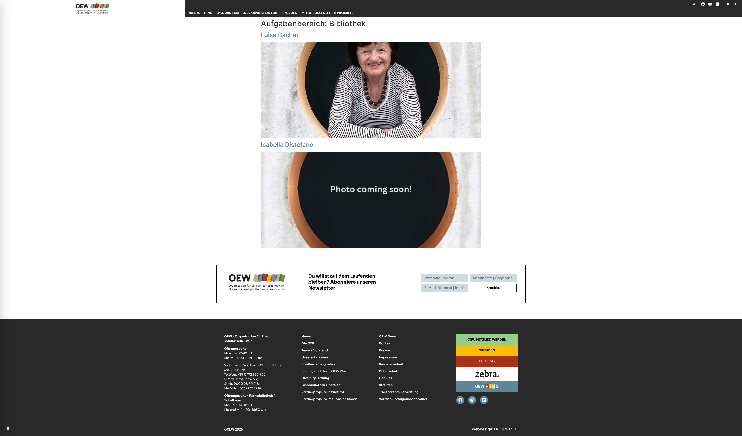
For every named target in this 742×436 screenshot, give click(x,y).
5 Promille (343, 13)
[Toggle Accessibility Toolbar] (8, 428)
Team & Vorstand (314, 350)
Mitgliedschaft (315, 13)
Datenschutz (389, 371)
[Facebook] (703, 4)
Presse (384, 350)
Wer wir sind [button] (201, 13)
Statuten (386, 385)
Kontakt (385, 343)
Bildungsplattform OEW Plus (323, 371)
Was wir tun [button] (227, 13)
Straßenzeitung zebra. (318, 364)
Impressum (388, 357)
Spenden (290, 13)
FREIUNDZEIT (506, 429)
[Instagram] (710, 4)
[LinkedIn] (717, 4)
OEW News (388, 336)
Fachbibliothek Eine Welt (321, 385)
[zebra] (487, 373)
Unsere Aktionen (314, 357)
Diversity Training (315, 378)
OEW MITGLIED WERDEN (487, 339)
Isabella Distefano (287, 144)
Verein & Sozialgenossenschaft (403, 399)
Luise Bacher (280, 35)
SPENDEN (487, 350)
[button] (694, 4)
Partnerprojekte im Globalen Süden (329, 399)
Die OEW (308, 343)
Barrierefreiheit (391, 364)
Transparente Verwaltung (399, 392)
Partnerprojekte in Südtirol (322, 392)
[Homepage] (92, 8)
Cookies (385, 378)
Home (306, 336)
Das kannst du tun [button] (260, 13)
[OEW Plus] (487, 386)
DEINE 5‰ (487, 361)
